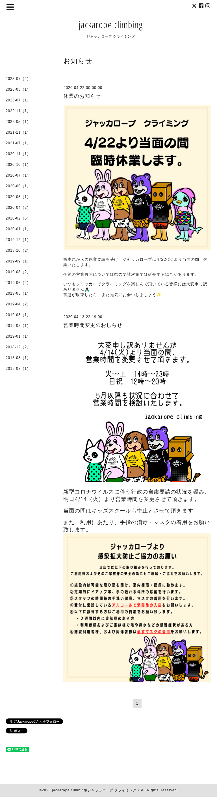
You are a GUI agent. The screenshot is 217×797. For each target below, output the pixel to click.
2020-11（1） (18, 154)
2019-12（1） (18, 240)
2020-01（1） (18, 229)
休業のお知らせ (82, 96)
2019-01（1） (18, 336)
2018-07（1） (18, 368)
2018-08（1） (18, 358)
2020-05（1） (18, 197)
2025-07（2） (18, 79)
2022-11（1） (18, 111)
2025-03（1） (18, 89)
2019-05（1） (18, 293)
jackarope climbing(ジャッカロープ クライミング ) (95, 790)
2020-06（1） (18, 186)
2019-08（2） (18, 272)
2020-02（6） (18, 218)
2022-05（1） (18, 122)
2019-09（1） (18, 261)
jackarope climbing (111, 24)
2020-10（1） (18, 164)
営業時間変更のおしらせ (92, 325)
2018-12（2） (18, 347)
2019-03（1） (18, 315)
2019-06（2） (18, 283)
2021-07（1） (18, 143)
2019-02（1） (18, 325)
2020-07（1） (18, 175)
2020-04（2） (18, 207)
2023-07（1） (18, 100)
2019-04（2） (18, 304)
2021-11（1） (18, 132)
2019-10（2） (18, 250)
